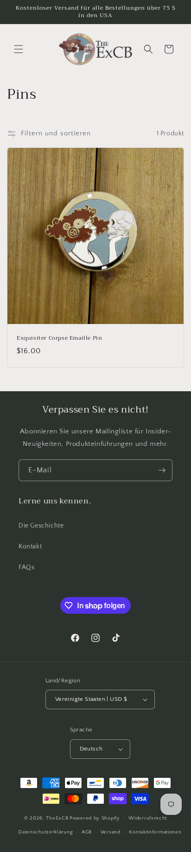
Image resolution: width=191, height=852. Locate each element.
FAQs (26, 567)
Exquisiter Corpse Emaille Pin (59, 338)
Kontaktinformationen (155, 832)
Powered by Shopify (95, 817)
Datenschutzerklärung (45, 832)
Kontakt (30, 546)
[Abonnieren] (162, 470)
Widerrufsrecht (147, 818)
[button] (18, 49)
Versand (111, 832)
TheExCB (57, 817)
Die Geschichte (41, 525)
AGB (87, 832)
